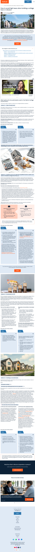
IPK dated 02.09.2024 (26, 415)
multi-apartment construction (7, 39)
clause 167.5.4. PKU (23, 187)
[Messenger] (21, 539)
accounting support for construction (20, 40)
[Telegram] (13, 539)
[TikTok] (18, 547)
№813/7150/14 (21, 417)
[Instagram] (16, 547)
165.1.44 (14, 393)
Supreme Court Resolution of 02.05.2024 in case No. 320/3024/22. (8, 253)
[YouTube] (14, 547)
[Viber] (19, 539)
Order (28, 1)
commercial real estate (21, 39)
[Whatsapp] (16, 539)
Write (17, 513)
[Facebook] (20, 547)
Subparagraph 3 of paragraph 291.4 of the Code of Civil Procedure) (26, 236)
